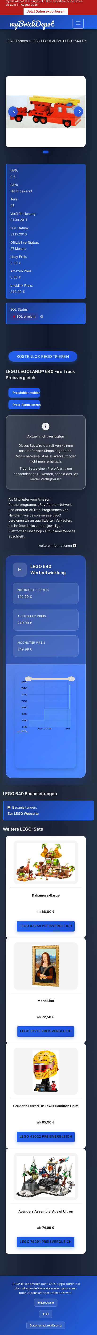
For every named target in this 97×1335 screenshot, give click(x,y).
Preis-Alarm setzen (26, 405)
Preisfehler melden (26, 392)
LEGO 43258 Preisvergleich (46, 926)
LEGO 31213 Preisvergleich (46, 1031)
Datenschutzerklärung (46, 1325)
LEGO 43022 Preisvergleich (46, 1136)
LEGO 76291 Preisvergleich (46, 1242)
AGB (46, 1314)
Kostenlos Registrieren (43, 356)
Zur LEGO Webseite (23, 813)
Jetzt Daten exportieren (46, 11)
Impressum (45, 1302)
